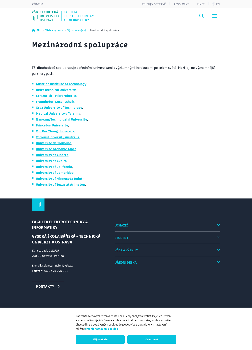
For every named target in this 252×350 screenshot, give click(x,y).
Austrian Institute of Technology (61, 84)
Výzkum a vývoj (76, 30)
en (218, 4)
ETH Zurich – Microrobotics (56, 96)
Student (121, 238)
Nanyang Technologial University (61, 119)
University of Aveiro (51, 161)
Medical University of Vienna (58, 113)
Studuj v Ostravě (154, 4)
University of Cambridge (55, 172)
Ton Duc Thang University (55, 131)
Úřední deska (126, 262)
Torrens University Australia (58, 137)
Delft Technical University (56, 90)
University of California (54, 167)
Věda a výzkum (54, 30)
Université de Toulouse (53, 143)
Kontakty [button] (45, 286)
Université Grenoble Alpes (56, 149)
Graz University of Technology (59, 107)
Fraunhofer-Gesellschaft (55, 101)
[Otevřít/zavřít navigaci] (215, 16)
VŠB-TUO (37, 4)
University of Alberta (52, 155)
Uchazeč (122, 225)
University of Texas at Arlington (60, 184)
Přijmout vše (100, 339)
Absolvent (181, 4)
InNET (201, 4)
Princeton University (52, 125)
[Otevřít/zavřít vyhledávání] (201, 17)
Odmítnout (151, 339)
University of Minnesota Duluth (60, 178)
